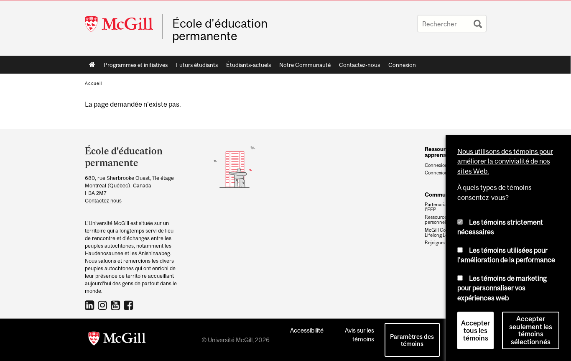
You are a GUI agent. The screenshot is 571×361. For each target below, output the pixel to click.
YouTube (116, 305)
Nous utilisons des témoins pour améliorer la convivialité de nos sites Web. (505, 161)
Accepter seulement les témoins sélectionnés (530, 330)
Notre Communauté (303, 66)
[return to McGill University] (117, 340)
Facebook (129, 305)
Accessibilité (307, 330)
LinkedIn (90, 305)
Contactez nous (103, 200)
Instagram (103, 305)
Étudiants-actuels (246, 66)
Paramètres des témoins (412, 340)
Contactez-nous (359, 64)
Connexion (402, 64)
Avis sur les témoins (359, 335)
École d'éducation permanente (220, 29)
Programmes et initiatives (133, 66)
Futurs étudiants (195, 66)
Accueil (92, 65)
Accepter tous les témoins (475, 330)
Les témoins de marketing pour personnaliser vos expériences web (502, 288)
